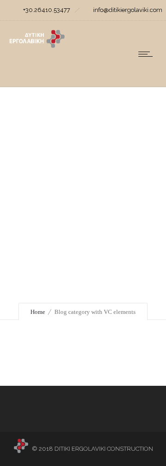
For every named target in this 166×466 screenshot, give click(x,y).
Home (37, 311)
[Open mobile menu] (147, 54)
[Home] (37, 45)
